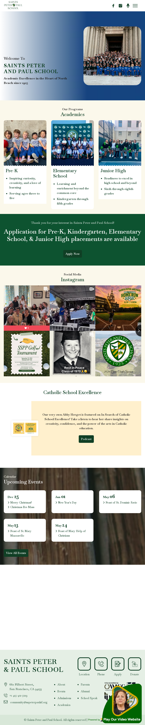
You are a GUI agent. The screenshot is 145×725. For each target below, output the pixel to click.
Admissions (64, 698)
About (61, 684)
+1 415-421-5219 (18, 695)
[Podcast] (128, 6)
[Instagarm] (120, 5)
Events (61, 691)
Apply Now (73, 254)
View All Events (16, 553)
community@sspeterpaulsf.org (28, 702)
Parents (85, 684)
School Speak (89, 698)
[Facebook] (113, 5)
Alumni (85, 691)
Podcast (86, 439)
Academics (63, 705)
